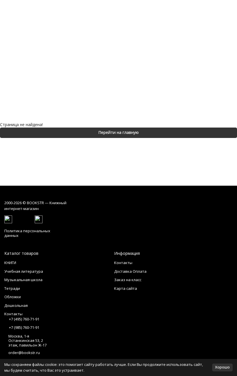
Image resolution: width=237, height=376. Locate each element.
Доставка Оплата (130, 271)
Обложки (12, 296)
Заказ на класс (127, 279)
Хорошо (222, 367)
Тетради (12, 288)
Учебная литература (23, 271)
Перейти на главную (118, 132)
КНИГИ (10, 262)
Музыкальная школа (23, 279)
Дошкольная (16, 305)
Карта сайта (125, 288)
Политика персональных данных (27, 233)
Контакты (123, 262)
